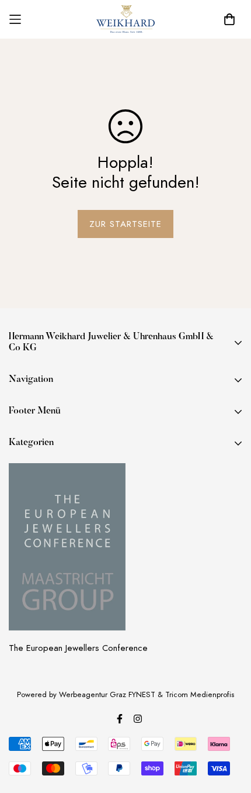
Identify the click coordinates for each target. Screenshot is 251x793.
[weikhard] (125, 19)
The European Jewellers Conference (78, 648)
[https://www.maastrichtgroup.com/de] (67, 546)
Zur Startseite (125, 224)
